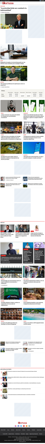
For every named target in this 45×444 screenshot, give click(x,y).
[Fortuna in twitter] (21, 426)
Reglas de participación (34, 433)
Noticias (12, 429)
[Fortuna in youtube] (24, 426)
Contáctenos (17, 433)
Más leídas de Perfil (5, 369)
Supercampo (39, 429)
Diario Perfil (3, 429)
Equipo (27, 433)
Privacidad (23, 433)
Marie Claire (18, 429)
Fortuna (23, 429)
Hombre (28, 429)
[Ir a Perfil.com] (42, 0)
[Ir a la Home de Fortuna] (8, 3)
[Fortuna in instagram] (15, 426)
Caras (8, 429)
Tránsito (40, 433)
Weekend (33, 429)
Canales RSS (5, 433)
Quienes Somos (11, 433)
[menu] (1, 3)
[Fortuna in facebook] (18, 426)
